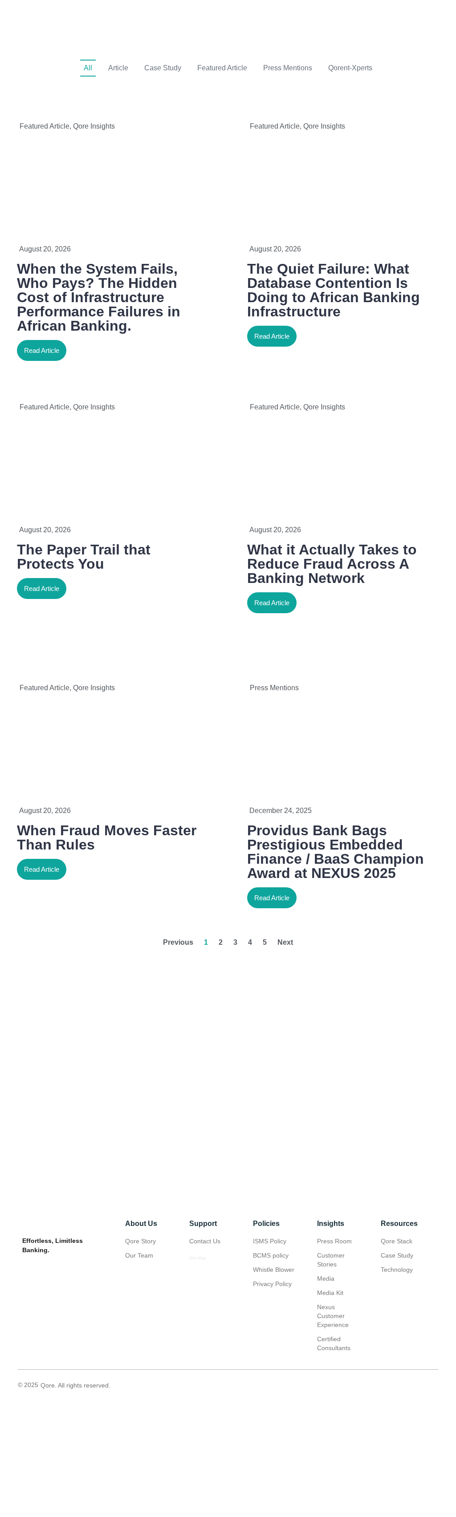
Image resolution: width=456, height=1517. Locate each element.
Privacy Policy (272, 1283)
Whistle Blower (273, 1269)
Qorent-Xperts (350, 68)
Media (325, 1278)
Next (285, 942)
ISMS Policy (269, 1241)
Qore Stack (396, 1241)
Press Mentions (287, 68)
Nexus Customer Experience (333, 1315)
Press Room (334, 1241)
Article (118, 68)
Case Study (162, 68)
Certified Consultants (333, 1343)
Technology (397, 1269)
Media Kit (330, 1292)
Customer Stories (331, 1260)
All (88, 68)
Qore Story (140, 1241)
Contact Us (204, 1241)
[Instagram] (432, 1385)
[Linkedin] (412, 1385)
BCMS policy (271, 1255)
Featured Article (222, 68)
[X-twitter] (392, 1385)
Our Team (139, 1255)
